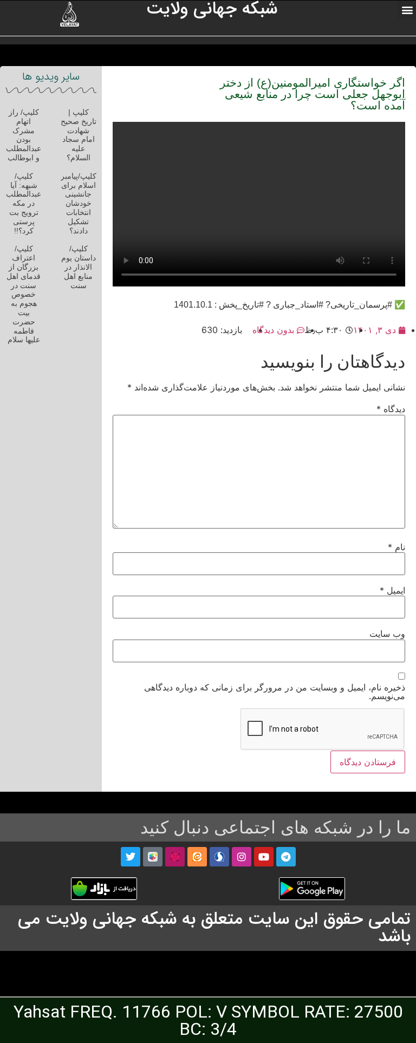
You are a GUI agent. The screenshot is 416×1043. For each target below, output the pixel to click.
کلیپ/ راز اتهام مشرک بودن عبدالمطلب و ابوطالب (23, 135)
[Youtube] (264, 856)
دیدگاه (390, 409)
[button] (407, 9)
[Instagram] (241, 856)
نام (396, 547)
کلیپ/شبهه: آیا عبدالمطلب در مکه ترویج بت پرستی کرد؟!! (23, 203)
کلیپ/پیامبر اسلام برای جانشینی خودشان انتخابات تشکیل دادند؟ (78, 203)
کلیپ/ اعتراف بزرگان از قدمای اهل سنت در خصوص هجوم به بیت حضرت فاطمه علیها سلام (23, 294)
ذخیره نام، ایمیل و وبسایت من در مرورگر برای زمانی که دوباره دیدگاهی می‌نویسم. (274, 691)
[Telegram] (286, 856)
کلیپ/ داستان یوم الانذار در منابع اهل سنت (78, 266)
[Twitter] (130, 856)
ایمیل (392, 590)
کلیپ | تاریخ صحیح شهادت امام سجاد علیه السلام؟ (78, 135)
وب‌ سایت (387, 633)
